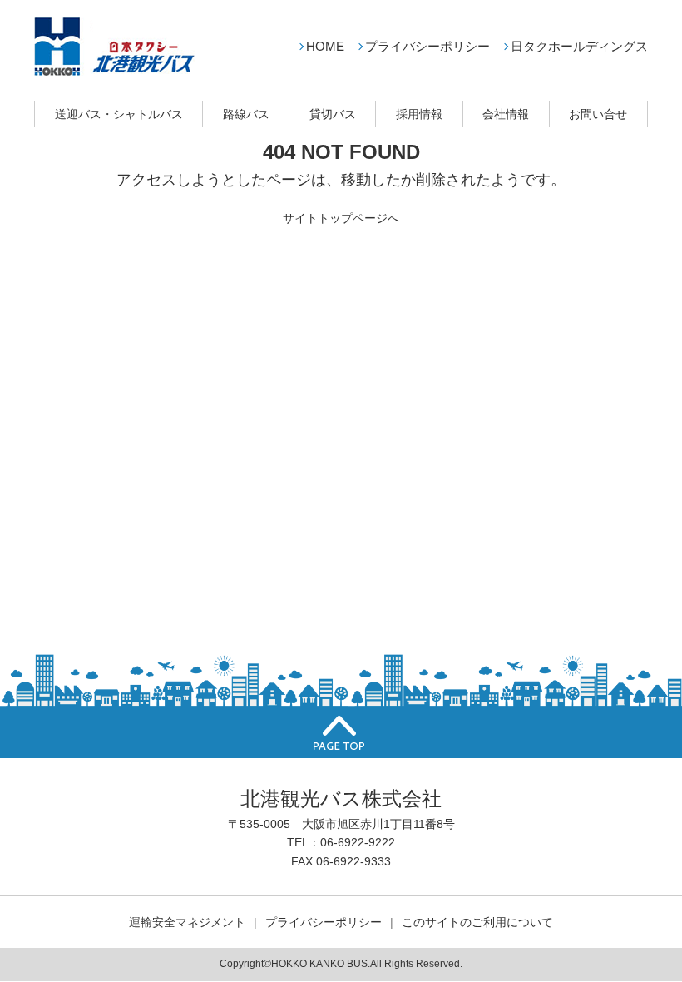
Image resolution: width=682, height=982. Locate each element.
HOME (325, 46)
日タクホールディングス (579, 46)
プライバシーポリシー (427, 46)
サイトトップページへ (341, 218)
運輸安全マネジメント (187, 922)
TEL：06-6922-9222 (341, 842)
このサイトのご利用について (477, 922)
